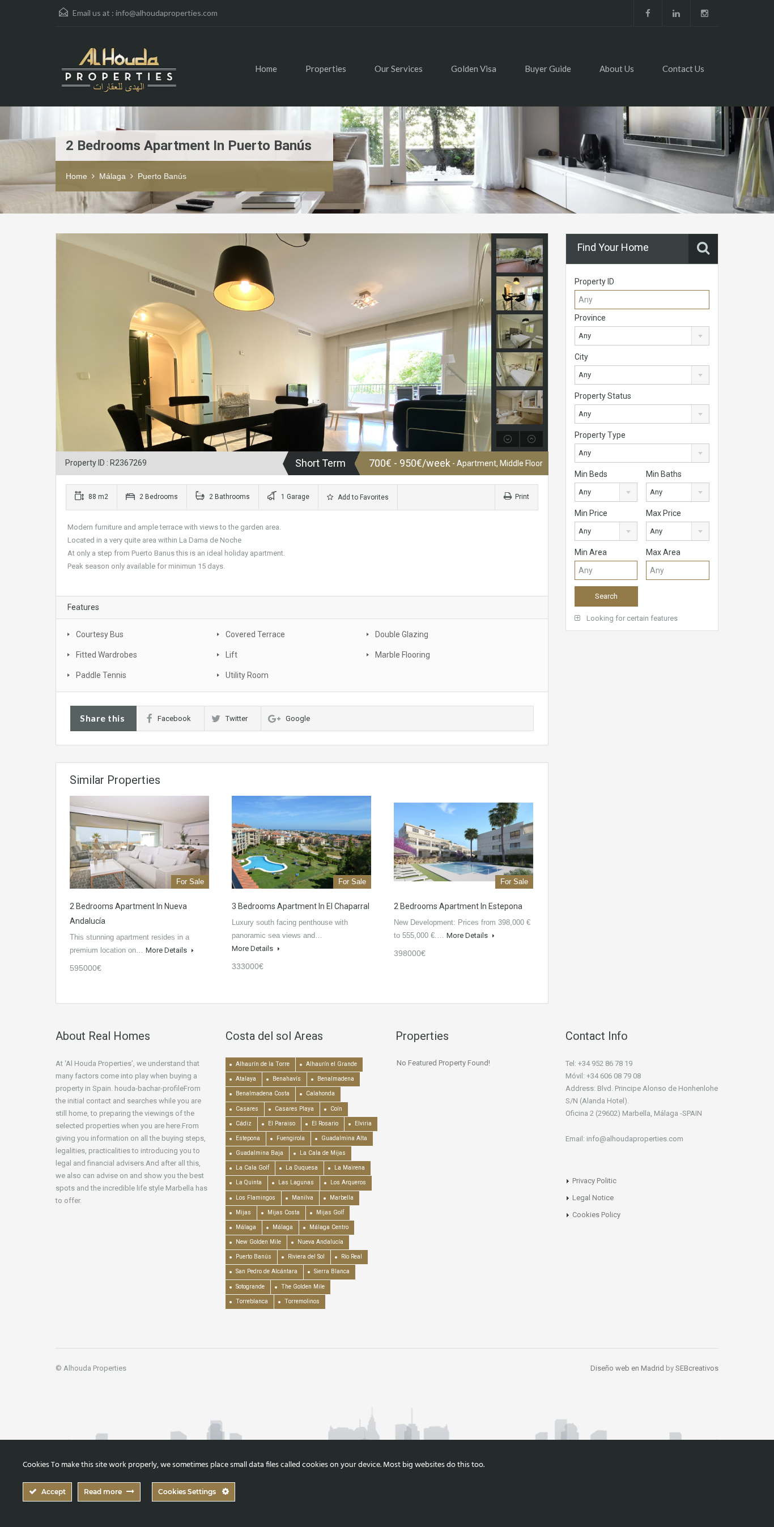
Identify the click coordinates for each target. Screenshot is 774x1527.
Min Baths (664, 474)
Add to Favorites (362, 497)
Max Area (663, 552)
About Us (616, 68)
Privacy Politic (594, 1180)
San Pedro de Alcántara (266, 1271)
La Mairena (349, 1168)
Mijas (243, 1212)
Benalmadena (335, 1079)
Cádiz (244, 1123)
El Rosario (325, 1123)
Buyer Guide (548, 68)
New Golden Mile (258, 1242)
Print (522, 497)
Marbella (342, 1198)
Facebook (174, 718)
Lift (231, 654)
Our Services (399, 68)
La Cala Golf (252, 1168)
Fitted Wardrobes (106, 654)
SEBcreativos (696, 1368)
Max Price (663, 513)
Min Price (591, 513)
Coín (336, 1109)
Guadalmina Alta (344, 1138)
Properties (325, 68)
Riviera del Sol (306, 1256)
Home (266, 68)
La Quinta (249, 1182)
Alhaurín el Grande (331, 1064)
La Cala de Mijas (323, 1153)
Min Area (591, 552)
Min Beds (591, 474)
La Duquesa (302, 1168)
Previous (66, 343)
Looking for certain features (631, 618)
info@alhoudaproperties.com (167, 13)
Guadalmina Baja (259, 1153)
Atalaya (246, 1079)
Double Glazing (401, 634)
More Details (167, 950)
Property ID (594, 281)
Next (481, 343)
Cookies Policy (596, 1214)
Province (590, 317)
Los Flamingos (255, 1198)
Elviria (363, 1123)
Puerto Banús (162, 176)
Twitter (237, 718)
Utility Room (247, 675)
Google (298, 718)
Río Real (351, 1256)
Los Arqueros (348, 1182)
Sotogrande (250, 1286)
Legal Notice (593, 1197)
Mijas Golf (330, 1212)
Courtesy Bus (100, 634)
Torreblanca (252, 1301)
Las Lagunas (296, 1182)
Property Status (603, 395)
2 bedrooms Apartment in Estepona (458, 906)
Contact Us (683, 68)
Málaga (112, 176)
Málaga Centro (328, 1227)
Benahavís (287, 1079)
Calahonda (320, 1093)
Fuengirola (291, 1138)
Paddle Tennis (101, 675)
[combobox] (642, 336)
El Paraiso (281, 1123)
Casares (247, 1109)
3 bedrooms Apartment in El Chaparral (300, 906)
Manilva (302, 1198)
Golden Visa (473, 68)
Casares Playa (294, 1109)
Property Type (600, 435)
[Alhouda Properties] (118, 75)
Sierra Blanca (332, 1271)
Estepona (248, 1138)
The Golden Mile (303, 1286)
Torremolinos (302, 1301)
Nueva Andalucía (320, 1242)
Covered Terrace (255, 634)
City (581, 356)
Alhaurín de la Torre (263, 1064)
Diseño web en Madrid (627, 1368)
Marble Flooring (402, 654)
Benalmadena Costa (263, 1093)
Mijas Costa (283, 1212)
